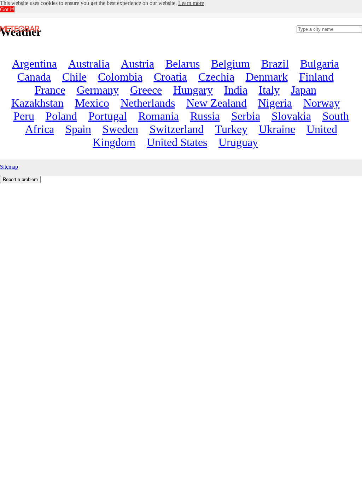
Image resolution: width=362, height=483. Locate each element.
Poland (61, 116)
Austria (137, 63)
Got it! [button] (7, 9)
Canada (34, 76)
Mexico (92, 103)
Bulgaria (319, 63)
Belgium (230, 63)
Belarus (182, 63)
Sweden (120, 129)
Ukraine (277, 129)
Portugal (107, 116)
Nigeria (275, 103)
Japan (303, 89)
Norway (321, 103)
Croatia (170, 76)
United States (177, 142)
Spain (78, 129)
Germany (98, 89)
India (235, 89)
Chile (74, 76)
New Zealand (216, 103)
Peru (23, 116)
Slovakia (291, 116)
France (50, 89)
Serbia (245, 116)
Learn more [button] (191, 3)
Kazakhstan (37, 103)
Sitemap (9, 167)
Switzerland (177, 129)
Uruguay (238, 142)
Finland (316, 76)
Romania (158, 116)
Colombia (120, 76)
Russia (205, 116)
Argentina (34, 63)
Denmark (267, 76)
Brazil (275, 63)
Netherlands (148, 103)
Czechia (216, 76)
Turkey (231, 129)
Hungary (193, 89)
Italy (269, 89)
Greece (146, 89)
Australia (89, 63)
